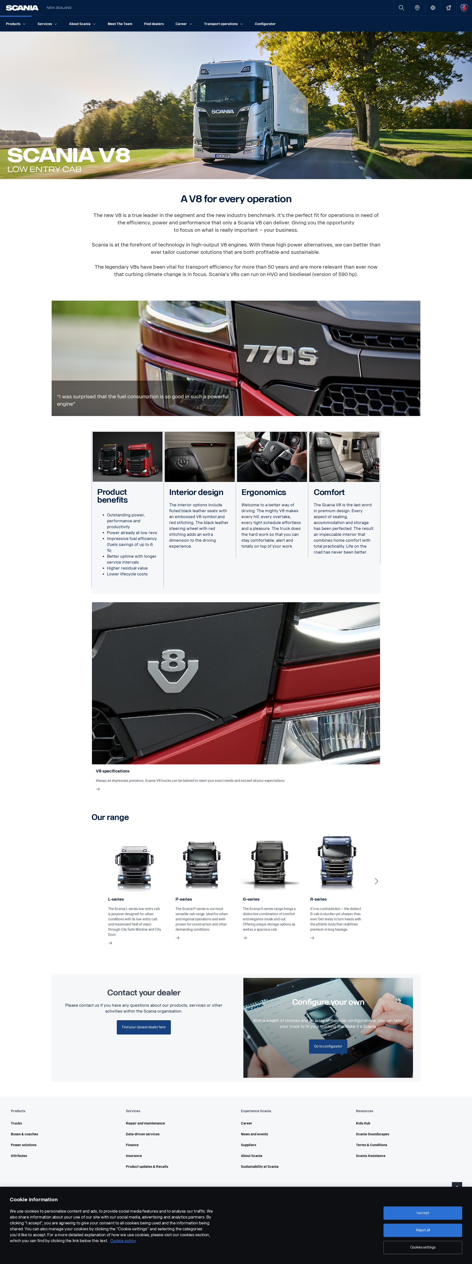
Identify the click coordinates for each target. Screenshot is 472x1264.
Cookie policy (123, 1240)
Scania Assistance (370, 1156)
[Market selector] (433, 7)
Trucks (16, 1123)
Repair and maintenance (145, 1123)
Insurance (134, 1156)
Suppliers (248, 1145)
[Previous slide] (95, 881)
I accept (423, 1213)
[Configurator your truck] (448, 7)
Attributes (19, 1156)
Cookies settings (423, 1247)
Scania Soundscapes (372, 1134)
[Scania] (22, 8)
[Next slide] (377, 881)
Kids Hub (363, 1123)
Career (246, 1123)
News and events (254, 1134)
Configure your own (328, 1002)
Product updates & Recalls (147, 1167)
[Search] (401, 7)
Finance (132, 1145)
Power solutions (23, 1145)
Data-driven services (143, 1134)
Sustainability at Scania (260, 1167)
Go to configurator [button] (328, 1046)
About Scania (251, 1156)
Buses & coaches (24, 1134)
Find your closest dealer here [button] (144, 1027)
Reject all (423, 1230)
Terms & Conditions (371, 1145)
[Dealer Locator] (417, 7)
